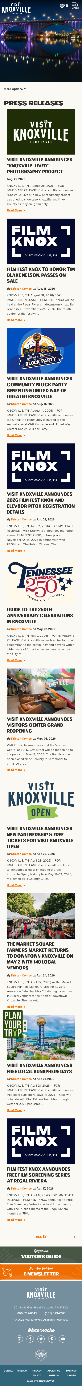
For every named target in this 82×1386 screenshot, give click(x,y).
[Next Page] (74, 1236)
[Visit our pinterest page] (51, 1339)
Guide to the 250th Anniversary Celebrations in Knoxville (40, 615)
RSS (39, 1236)
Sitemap (22, 1370)
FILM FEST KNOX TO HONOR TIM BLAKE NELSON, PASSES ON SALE (41, 275)
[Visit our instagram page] (19, 1339)
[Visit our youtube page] (62, 1339)
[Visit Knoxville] (25, 6)
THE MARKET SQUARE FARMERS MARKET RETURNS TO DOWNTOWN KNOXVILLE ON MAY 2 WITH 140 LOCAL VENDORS (40, 956)
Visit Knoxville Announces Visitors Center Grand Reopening (39, 725)
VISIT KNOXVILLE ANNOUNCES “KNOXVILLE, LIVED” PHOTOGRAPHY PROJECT (39, 165)
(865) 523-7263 (55, 1313)
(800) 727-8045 (27, 1313)
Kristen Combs (21, 288)
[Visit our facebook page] (30, 1339)
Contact (9, 1370)
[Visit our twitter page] (41, 1339)
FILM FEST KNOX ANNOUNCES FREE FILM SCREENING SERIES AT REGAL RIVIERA (38, 1175)
